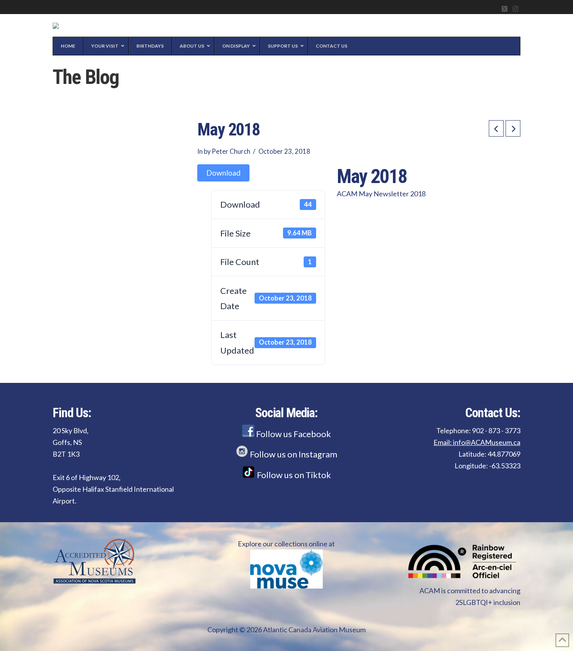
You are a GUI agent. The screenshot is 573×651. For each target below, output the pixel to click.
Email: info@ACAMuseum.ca (476, 442)
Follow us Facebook (293, 434)
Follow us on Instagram (292, 454)
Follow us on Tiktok (293, 475)
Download (223, 172)
